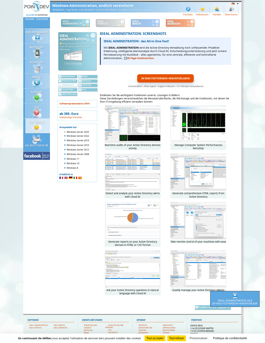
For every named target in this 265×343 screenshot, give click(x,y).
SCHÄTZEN (36, 62)
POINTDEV (142, 330)
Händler (217, 14)
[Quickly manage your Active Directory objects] (198, 286)
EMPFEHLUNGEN (169, 328)
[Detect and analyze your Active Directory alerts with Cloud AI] (133, 190)
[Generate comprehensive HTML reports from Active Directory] (198, 190)
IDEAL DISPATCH (35, 328)
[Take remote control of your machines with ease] (198, 238)
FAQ (36, 107)
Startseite (42, 19)
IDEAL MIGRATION (60, 328)
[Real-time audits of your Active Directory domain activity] (133, 141)
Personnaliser (198, 338)
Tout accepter (155, 338)
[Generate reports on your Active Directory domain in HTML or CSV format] (133, 238)
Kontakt (29, 19)
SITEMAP (166, 333)
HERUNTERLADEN (36, 32)
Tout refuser (176, 338)
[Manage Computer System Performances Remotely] (198, 141)
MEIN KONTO (168, 325)
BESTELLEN (36, 47)
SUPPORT (37, 92)
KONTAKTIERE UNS (145, 328)
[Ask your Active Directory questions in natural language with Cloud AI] (133, 286)
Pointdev (188, 14)
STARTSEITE (142, 325)
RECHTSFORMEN (169, 330)
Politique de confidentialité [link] (230, 338)
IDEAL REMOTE (59, 325)
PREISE (36, 77)
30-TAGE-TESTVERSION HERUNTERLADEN (165, 78)
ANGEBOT (87, 328)
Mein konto (231, 14)
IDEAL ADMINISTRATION (38, 325)
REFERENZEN (143, 333)
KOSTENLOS (36, 122)
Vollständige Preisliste (70, 117)
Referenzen (202, 14)
